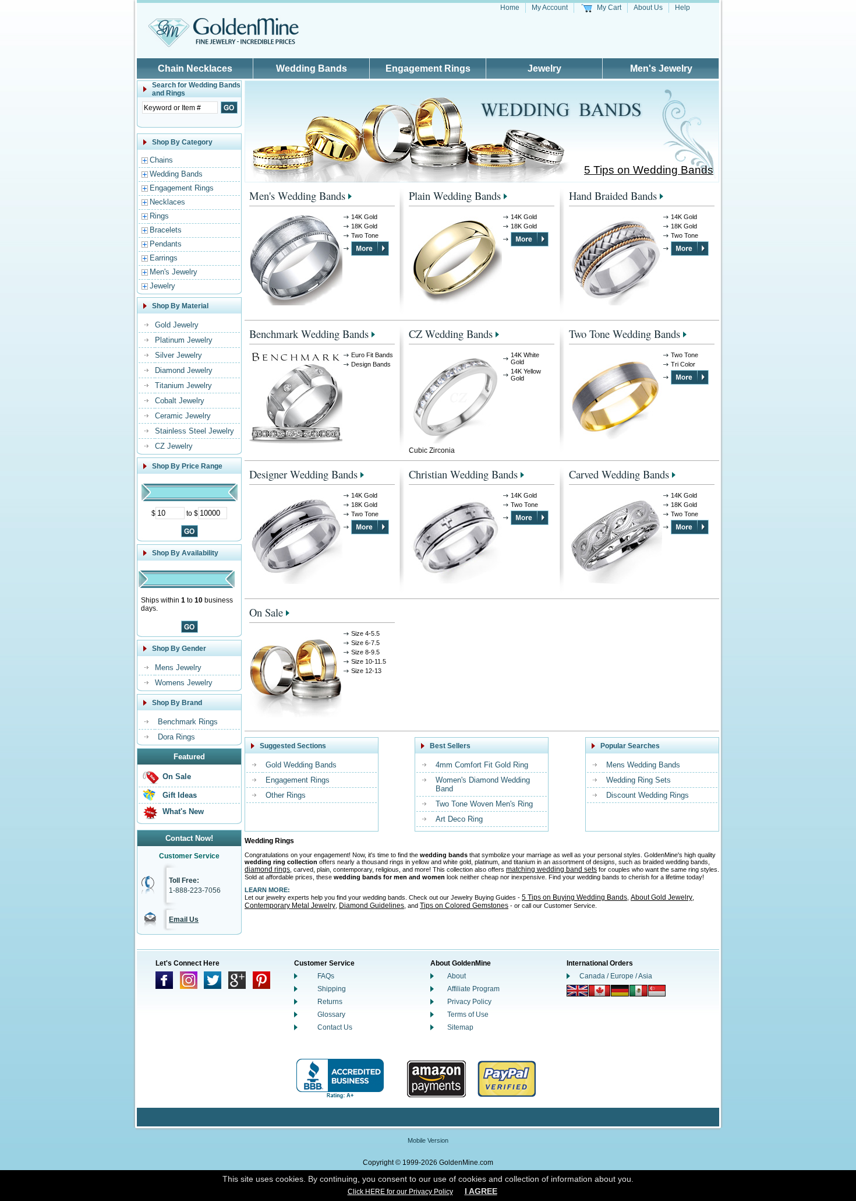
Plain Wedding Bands (455, 195)
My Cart (609, 7)
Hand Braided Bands (613, 195)
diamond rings (267, 869)
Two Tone (365, 235)
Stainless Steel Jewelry (194, 431)
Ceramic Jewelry (183, 415)
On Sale (176, 776)
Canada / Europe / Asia (615, 976)
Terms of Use (468, 1014)
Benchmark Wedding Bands (309, 333)
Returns (329, 1002)
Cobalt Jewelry (179, 400)
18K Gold (364, 226)
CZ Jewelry (174, 446)
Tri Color (683, 364)
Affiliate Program (473, 989)
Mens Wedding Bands (643, 764)
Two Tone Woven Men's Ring (484, 804)
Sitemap (460, 1027)
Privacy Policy (469, 1002)
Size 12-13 (366, 670)
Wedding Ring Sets (638, 780)
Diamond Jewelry (184, 370)
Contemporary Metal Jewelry (290, 905)
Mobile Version (428, 1140)
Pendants (166, 244)
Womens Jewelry (184, 682)
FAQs (325, 976)
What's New (183, 811)
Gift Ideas (179, 795)
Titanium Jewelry (183, 385)
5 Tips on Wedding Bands (648, 170)
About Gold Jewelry (661, 897)
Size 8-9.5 (365, 652)
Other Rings (286, 795)
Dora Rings (176, 736)
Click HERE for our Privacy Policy (400, 1192)
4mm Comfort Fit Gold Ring (482, 764)
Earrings (164, 257)
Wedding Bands (311, 68)
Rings (159, 216)
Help (682, 7)
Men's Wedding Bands (297, 195)
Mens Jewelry (178, 667)
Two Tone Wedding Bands (624, 333)
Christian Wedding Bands (463, 474)
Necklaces (167, 202)
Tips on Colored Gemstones (464, 905)
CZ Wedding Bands (451, 333)
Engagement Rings (428, 68)
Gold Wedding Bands (301, 764)
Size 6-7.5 (365, 642)
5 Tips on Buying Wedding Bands (574, 897)
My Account (550, 7)
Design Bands (371, 364)
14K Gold (364, 216)
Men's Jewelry (661, 68)
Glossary (331, 1014)
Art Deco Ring (459, 819)
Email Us (184, 919)
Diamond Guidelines (371, 905)
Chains (161, 160)
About (456, 976)
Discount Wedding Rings (647, 795)
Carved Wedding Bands (619, 474)
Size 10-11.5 (368, 661)
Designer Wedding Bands (303, 474)
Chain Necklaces (195, 68)
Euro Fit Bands (372, 354)
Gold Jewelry (177, 324)
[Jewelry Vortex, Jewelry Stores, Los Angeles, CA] (340, 1079)
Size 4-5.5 (365, 633)
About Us (648, 7)
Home (509, 7)
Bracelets (166, 230)
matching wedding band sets (551, 869)
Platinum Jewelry (184, 340)
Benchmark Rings (188, 721)
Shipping (331, 989)
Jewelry (544, 68)
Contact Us (334, 1027)
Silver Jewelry (178, 355)
